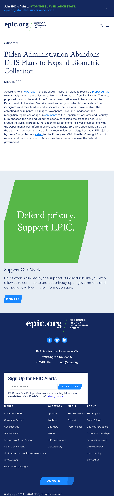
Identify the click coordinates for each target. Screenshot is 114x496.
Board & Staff (94, 420)
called (39, 134)
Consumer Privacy (14, 420)
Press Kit (72, 420)
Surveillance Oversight (16, 466)
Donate (13, 299)
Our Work (55, 406)
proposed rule (100, 91)
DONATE (53, 481)
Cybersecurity (11, 426)
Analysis (52, 420)
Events (51, 433)
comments (50, 115)
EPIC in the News (76, 413)
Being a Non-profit (97, 440)
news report (30, 91)
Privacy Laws (11, 460)
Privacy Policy (94, 453)
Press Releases (76, 426)
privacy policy (55, 396)
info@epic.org (69, 362)
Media (72, 406)
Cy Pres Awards (95, 446)
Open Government (14, 446)
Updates (52, 413)
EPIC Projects (94, 413)
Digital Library (55, 446)
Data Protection (12, 433)
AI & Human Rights (14, 413)
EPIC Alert (53, 426)
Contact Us (93, 460)
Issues (8, 406)
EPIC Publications (57, 440)
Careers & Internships (98, 433)
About (91, 406)
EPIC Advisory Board (97, 426)
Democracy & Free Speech (18, 440)
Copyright (12, 494)
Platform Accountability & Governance (25, 453)
